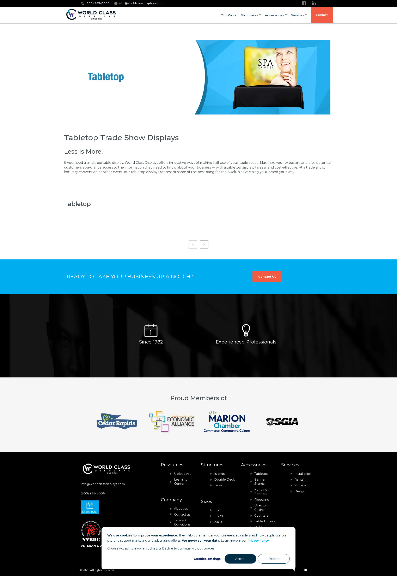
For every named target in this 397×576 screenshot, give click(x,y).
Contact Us (267, 276)
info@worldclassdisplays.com (140, 3)
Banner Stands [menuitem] (259, 482)
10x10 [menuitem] (218, 510)
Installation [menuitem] (302, 474)
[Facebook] (304, 3)
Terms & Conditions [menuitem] (182, 522)
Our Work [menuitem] (229, 15)
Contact (322, 15)
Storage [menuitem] (300, 485)
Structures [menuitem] (249, 15)
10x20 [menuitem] (218, 516)
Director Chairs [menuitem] (260, 507)
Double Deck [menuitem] (224, 479)
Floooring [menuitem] (261, 499)
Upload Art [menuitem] (182, 474)
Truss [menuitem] (218, 485)
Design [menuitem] (299, 491)
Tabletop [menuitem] (261, 474)
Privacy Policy (258, 540)
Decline (273, 559)
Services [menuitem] (297, 15)
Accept (240, 559)
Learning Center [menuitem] (181, 482)
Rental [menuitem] (299, 479)
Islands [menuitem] (219, 474)
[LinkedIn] (314, 3)
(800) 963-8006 (97, 3)
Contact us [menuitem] (182, 514)
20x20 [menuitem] (218, 522)
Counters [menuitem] (261, 515)
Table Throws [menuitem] (264, 521)
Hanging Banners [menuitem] (260, 492)
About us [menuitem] (181, 508)
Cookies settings (207, 559)
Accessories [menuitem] (274, 15)
